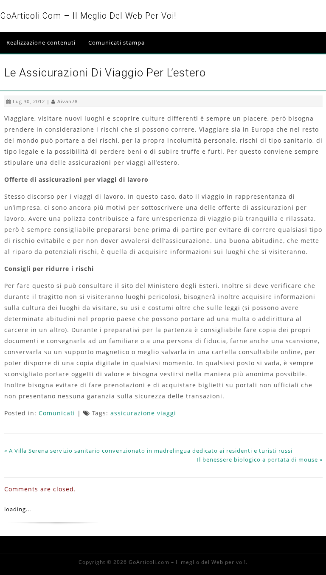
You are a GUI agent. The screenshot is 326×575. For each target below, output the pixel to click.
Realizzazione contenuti (41, 42)
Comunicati (57, 413)
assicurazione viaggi (143, 413)
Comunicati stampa (116, 42)
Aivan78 (67, 101)
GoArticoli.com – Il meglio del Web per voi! (88, 16)
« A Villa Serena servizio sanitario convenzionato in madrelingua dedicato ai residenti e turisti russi (148, 450)
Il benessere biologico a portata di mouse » (260, 459)
